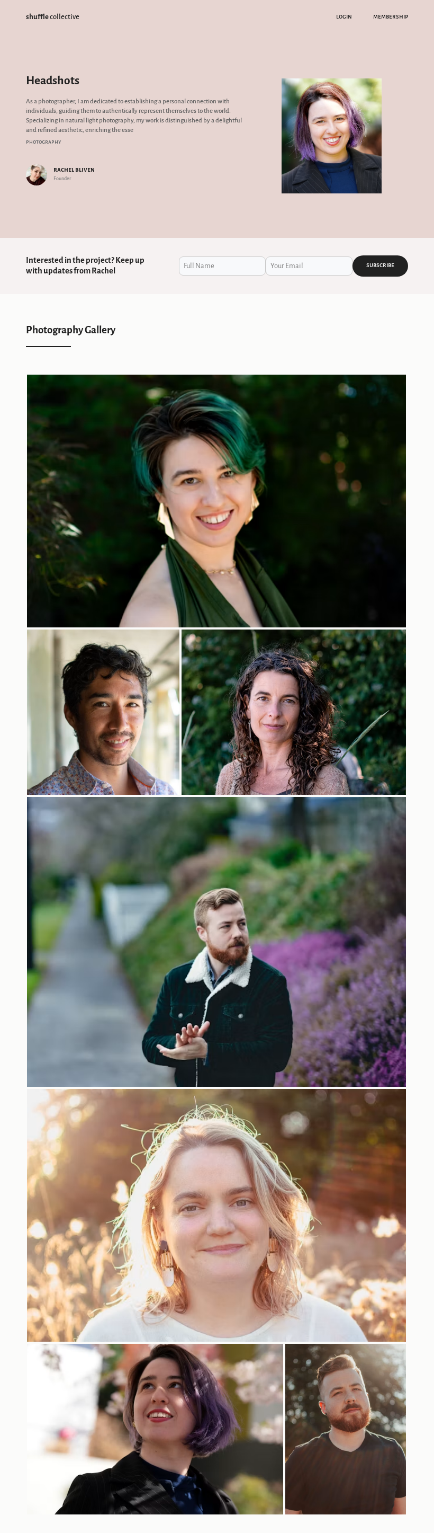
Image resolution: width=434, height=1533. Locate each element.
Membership (390, 16)
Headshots (52, 80)
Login (344, 16)
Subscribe (380, 265)
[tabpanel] (217, 945)
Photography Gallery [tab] (70, 329)
